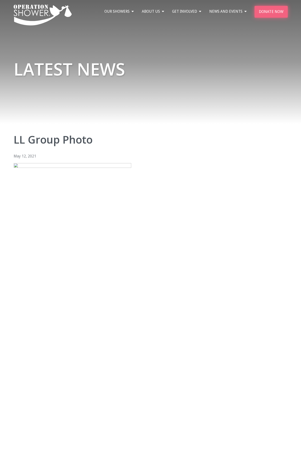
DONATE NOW (271, 11)
